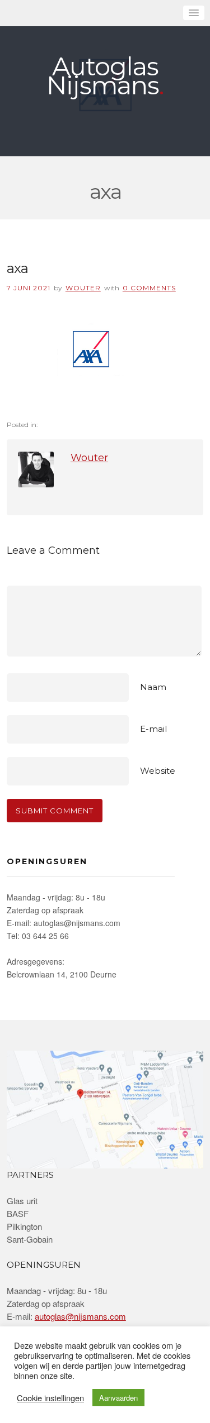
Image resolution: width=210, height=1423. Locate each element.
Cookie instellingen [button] (50, 1398)
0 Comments (149, 288)
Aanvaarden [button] (118, 1397)
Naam (153, 687)
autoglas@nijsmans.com (80, 1316)
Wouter (83, 288)
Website (157, 770)
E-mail (153, 729)
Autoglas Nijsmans (102, 76)
